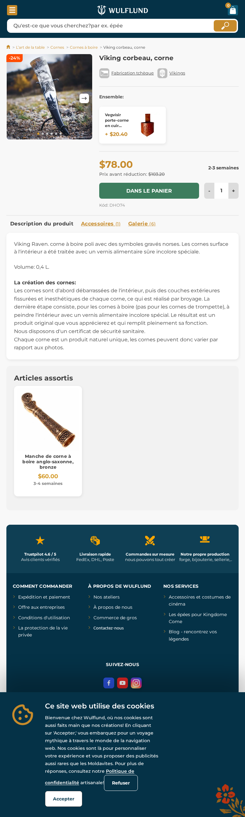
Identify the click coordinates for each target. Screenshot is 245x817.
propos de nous (114, 607)
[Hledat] (225, 26)
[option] (49, 98)
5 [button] (56, 134)
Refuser (121, 783)
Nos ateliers (106, 597)
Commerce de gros (115, 618)
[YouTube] (122, 683)
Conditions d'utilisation (44, 618)
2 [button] (42, 134)
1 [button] (38, 134)
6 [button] (60, 134)
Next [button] (84, 98)
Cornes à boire (84, 47)
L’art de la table (30, 47)
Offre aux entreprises (41, 607)
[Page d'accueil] (8, 47)
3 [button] (47, 134)
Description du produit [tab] (41, 224)
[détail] (147, 125)
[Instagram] (136, 683)
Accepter (63, 799)
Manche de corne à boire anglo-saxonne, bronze (48, 461)
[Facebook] (108, 683)
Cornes (57, 47)
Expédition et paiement (44, 597)
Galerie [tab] (142, 224)
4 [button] (51, 134)
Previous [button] (14, 98)
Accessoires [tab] (101, 224)
